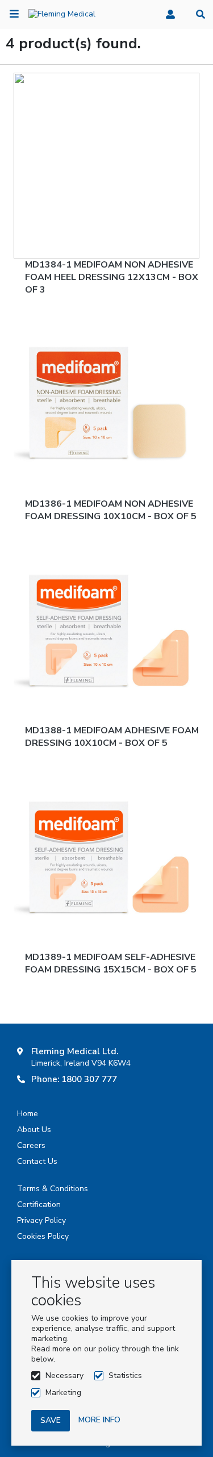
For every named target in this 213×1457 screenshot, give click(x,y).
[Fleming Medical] (61, 14)
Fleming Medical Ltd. (74, 1051)
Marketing (63, 1392)
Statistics (125, 1375)
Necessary (64, 1375)
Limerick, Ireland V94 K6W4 (81, 1063)
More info (99, 1419)
